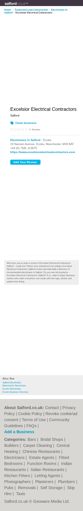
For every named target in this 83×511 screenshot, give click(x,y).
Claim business (25, 122)
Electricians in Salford (25, 140)
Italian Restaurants (48, 469)
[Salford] (28, 6)
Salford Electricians (11, 382)
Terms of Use (34, 419)
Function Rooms (42, 463)
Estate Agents (42, 457)
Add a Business (19, 432)
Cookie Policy (30, 413)
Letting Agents (48, 475)
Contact (52, 407)
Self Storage (52, 487)
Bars (32, 439)
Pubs (9, 487)
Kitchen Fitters (17, 475)
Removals (27, 487)
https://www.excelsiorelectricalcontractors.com (42, 152)
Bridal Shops (52, 439)
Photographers (18, 481)
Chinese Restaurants (42, 451)
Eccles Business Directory (15, 392)
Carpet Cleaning (38, 445)
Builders (12, 445)
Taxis (20, 493)
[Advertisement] (41, 331)
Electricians (15, 457)
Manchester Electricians (14, 385)
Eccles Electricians (11, 389)
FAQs (31, 426)
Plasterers (45, 481)
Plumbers (67, 481)
